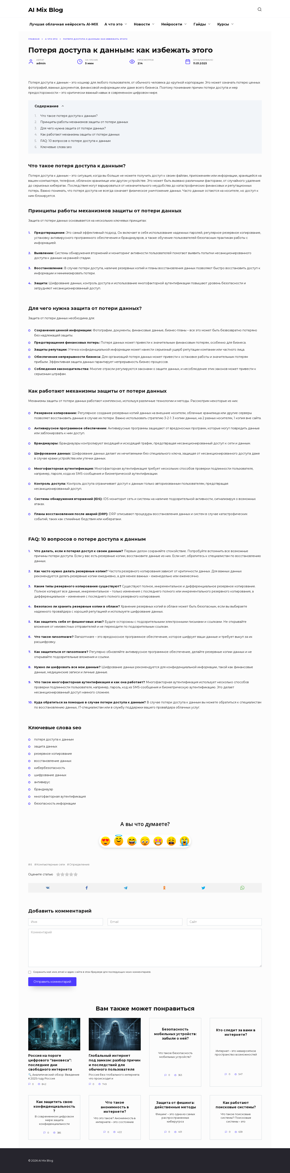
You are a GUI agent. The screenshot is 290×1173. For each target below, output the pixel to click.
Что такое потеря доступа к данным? (69, 116)
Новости (142, 24)
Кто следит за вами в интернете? (235, 1032)
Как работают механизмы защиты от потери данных (80, 134)
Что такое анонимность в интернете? (115, 1107)
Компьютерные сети (51, 864)
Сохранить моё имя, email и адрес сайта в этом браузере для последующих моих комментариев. (92, 971)
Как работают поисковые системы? (236, 1104)
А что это (113, 24)
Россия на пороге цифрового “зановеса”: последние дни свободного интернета (50, 1062)
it (31, 864)
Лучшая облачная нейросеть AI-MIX (63, 24)
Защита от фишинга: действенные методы (175, 1104)
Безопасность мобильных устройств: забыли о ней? (175, 1033)
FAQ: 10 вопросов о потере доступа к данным (75, 141)
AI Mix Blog (45, 9)
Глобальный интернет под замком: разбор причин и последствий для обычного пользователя (115, 1062)
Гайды (200, 24)
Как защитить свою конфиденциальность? (54, 1106)
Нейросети (171, 24)
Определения (79, 864)
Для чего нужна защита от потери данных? (73, 128)
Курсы (223, 24)
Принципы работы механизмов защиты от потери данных (84, 122)
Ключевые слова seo (56, 147)
